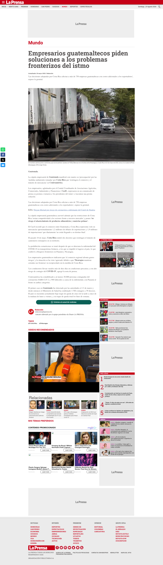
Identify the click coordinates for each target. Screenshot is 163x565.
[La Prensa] (38, 548)
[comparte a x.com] (3, 160)
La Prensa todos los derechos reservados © (41, 553)
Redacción (50, 73)
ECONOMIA (34, 531)
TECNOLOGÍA (57, 538)
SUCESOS (34, 534)
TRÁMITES (77, 541)
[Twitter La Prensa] (61, 547)
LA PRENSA (120, 527)
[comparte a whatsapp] (3, 150)
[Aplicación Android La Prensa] (78, 547)
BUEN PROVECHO (122, 536)
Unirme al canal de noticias (65, 302)
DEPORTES (56, 527)
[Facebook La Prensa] (57, 547)
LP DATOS (77, 536)
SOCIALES (55, 536)
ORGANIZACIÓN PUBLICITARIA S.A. (41, 558)
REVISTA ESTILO (122, 534)
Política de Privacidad (81, 552)
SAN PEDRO (34, 529)
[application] (63, 362)
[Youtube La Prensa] (69, 547)
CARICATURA (99, 531)
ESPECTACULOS (58, 529)
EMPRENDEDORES (59, 531)
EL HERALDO (120, 529)
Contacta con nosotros (99, 552)
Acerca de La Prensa (63, 552)
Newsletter (114, 552)
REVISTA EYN (121, 538)
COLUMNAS (98, 529)
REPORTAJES (78, 534)
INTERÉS (55, 523)
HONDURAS (35, 527)
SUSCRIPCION (121, 541)
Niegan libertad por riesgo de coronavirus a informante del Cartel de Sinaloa (64, 209)
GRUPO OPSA (121, 523)
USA (32, 538)
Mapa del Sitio (126, 552)
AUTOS (54, 541)
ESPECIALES (77, 531)
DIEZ (117, 531)
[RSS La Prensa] (82, 547)
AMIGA (54, 534)
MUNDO (33, 536)
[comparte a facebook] (3, 155)
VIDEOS (76, 538)
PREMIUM (77, 523)
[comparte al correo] (3, 165)
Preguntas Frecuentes (64, 554)
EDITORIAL (98, 527)
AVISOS (76, 543)
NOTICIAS (34, 523)
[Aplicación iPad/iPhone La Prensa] (73, 547)
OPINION (97, 523)
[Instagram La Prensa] (65, 547)
